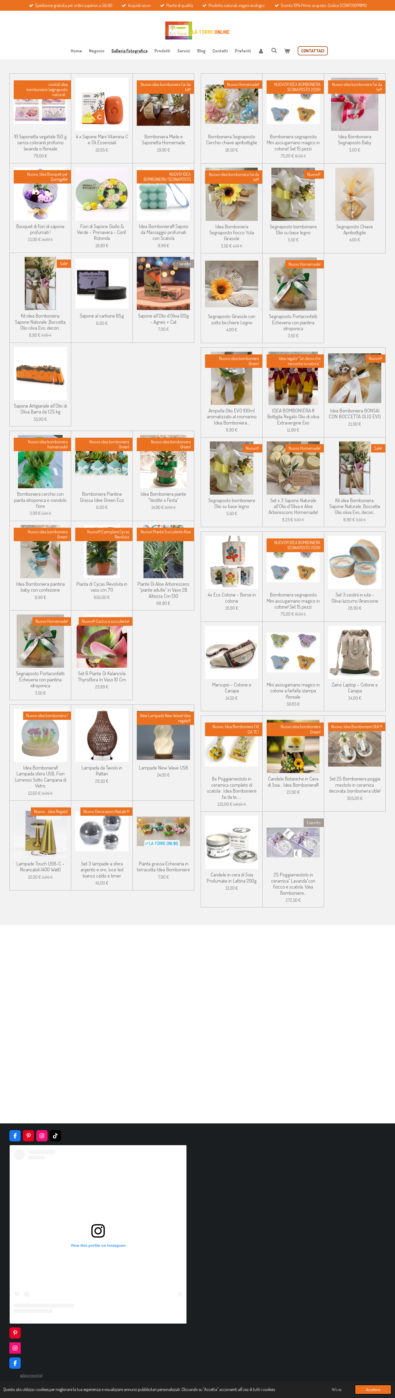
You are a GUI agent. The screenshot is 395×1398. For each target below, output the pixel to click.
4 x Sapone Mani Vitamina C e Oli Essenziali (102, 140)
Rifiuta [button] (337, 1389)
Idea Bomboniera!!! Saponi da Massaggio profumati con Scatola (163, 232)
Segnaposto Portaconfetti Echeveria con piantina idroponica (40, 679)
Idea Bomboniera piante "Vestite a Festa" (163, 497)
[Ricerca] (273, 50)
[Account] (260, 50)
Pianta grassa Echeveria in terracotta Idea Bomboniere (163, 867)
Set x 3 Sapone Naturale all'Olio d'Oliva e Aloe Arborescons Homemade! (293, 506)
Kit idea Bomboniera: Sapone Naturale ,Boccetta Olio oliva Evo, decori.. (40, 322)
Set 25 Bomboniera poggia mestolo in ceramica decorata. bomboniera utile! (354, 785)
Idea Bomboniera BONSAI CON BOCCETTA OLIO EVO (355, 414)
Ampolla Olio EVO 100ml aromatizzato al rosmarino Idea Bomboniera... (232, 417)
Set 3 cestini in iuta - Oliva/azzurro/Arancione (354, 598)
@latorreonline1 (31, 1375)
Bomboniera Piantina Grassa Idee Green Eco (102, 497)
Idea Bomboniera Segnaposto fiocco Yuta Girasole (231, 233)
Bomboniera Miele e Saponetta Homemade (163, 140)
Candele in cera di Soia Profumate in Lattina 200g (232, 878)
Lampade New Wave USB (163, 768)
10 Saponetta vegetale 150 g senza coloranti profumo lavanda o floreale (40, 143)
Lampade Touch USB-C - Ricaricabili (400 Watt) (40, 867)
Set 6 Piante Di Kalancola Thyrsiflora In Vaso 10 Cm (102, 676)
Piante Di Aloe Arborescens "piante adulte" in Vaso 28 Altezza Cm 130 (163, 590)
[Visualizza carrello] (287, 50)
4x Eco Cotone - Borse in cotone (232, 598)
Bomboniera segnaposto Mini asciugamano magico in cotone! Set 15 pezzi (293, 143)
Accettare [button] (373, 1389)
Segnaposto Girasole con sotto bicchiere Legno (231, 319)
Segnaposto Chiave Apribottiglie (354, 230)
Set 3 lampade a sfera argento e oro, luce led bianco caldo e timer (102, 870)
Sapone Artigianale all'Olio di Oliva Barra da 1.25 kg (40, 409)
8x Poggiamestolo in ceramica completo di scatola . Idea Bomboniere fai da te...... (232, 788)
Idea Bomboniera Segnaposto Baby (354, 140)
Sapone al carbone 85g (102, 316)
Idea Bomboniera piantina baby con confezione (40, 587)
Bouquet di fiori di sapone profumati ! (40, 229)
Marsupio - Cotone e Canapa (231, 688)
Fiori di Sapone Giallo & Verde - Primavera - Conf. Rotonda (102, 232)
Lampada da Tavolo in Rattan (101, 771)
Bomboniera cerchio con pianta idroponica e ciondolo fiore (40, 500)
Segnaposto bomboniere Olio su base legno (293, 230)
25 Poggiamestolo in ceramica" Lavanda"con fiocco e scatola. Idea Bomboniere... (293, 884)
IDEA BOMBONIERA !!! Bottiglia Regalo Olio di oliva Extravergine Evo (293, 417)
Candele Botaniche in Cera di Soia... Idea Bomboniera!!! (293, 782)
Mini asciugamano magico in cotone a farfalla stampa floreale (293, 691)
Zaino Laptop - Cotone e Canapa (355, 688)
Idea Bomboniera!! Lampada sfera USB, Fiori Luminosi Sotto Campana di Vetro (40, 777)
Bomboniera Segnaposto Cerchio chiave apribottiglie (231, 140)
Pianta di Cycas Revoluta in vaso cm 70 (101, 587)
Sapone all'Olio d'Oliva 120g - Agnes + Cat (163, 319)
